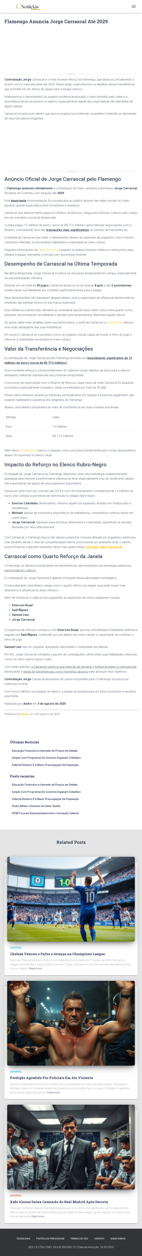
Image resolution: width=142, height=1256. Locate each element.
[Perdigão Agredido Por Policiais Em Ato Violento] (71, 1023)
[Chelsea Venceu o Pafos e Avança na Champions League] (71, 898)
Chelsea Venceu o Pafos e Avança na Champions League (57, 954)
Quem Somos (118, 1238)
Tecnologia (23, 1238)
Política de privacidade (50, 1238)
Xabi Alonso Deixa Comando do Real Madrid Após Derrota (59, 1202)
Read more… (36, 968)
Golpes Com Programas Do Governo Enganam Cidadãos (46, 757)
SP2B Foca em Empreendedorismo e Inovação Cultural (45, 813)
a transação (28, 450)
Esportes (15, 948)
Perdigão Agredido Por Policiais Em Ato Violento (51, 1078)
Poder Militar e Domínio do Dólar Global (36, 806)
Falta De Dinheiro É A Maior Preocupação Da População (45, 764)
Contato (99, 1238)
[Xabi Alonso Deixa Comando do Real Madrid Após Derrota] (71, 1146)
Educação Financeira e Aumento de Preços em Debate (44, 750)
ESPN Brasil (114, 322)
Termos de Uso (79, 1238)
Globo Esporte (47, 250)
